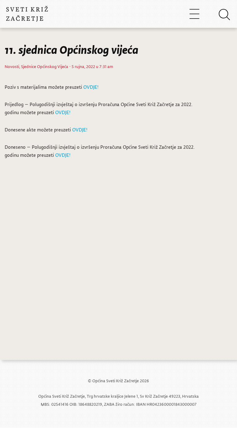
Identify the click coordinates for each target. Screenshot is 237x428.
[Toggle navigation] (194, 13)
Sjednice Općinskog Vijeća (44, 66)
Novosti (12, 66)
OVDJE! (90, 86)
